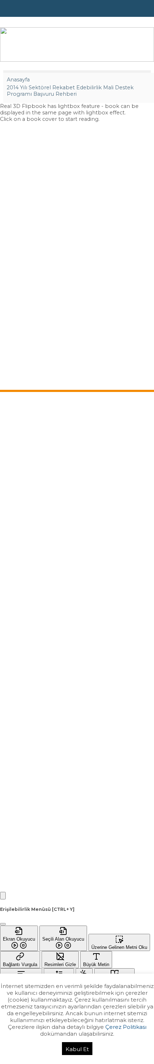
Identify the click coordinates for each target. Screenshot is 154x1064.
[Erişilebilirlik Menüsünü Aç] (3, 895)
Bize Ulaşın (15, 664)
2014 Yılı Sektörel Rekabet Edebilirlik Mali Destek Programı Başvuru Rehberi (70, 90)
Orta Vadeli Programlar (30, 573)
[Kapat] (3, 924)
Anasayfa (18, 79)
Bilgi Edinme (17, 673)
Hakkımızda (17, 422)
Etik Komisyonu (21, 456)
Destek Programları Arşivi (32, 523)
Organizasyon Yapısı (26, 448)
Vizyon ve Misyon (23, 431)
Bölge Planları (19, 582)
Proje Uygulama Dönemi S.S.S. (38, 623)
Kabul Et (77, 1049)
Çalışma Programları (26, 591)
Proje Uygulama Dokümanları (37, 640)
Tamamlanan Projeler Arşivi (34, 632)
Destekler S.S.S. (21, 532)
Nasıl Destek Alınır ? (25, 506)
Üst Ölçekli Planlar (24, 565)
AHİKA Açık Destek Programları (39, 515)
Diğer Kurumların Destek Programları (46, 541)
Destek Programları (26, 498)
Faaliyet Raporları (23, 599)
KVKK (9, 682)
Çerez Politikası (125, 1026)
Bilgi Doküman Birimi (27, 465)
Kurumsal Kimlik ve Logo (31, 474)
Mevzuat (13, 439)
